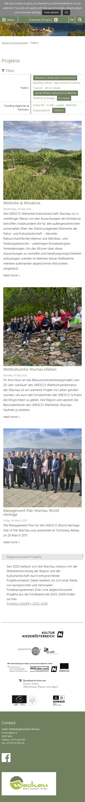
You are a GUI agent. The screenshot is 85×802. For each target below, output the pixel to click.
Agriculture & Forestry (67, 83)
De (72, 20)
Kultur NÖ (39, 105)
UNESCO (59, 110)
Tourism (38, 88)
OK (66, 12)
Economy (64, 98)
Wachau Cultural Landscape (15, 43)
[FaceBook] (6, 758)
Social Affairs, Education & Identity (56, 93)
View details (51, 12)
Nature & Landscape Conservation (55, 78)
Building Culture (42, 83)
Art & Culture (52, 88)
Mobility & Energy (44, 98)
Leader (60, 105)
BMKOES (71, 105)
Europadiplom (41, 110)
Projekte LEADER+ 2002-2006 (27, 604)
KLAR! (50, 105)
